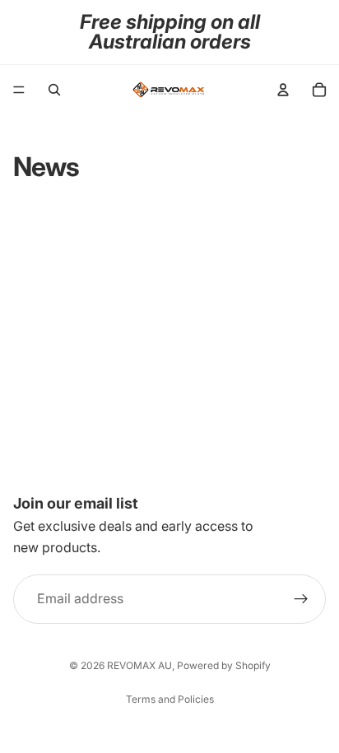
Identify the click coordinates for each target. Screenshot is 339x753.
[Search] (54, 90)
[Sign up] (301, 599)
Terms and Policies (170, 699)
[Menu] (19, 90)
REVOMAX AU (139, 665)
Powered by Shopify (224, 665)
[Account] (283, 90)
